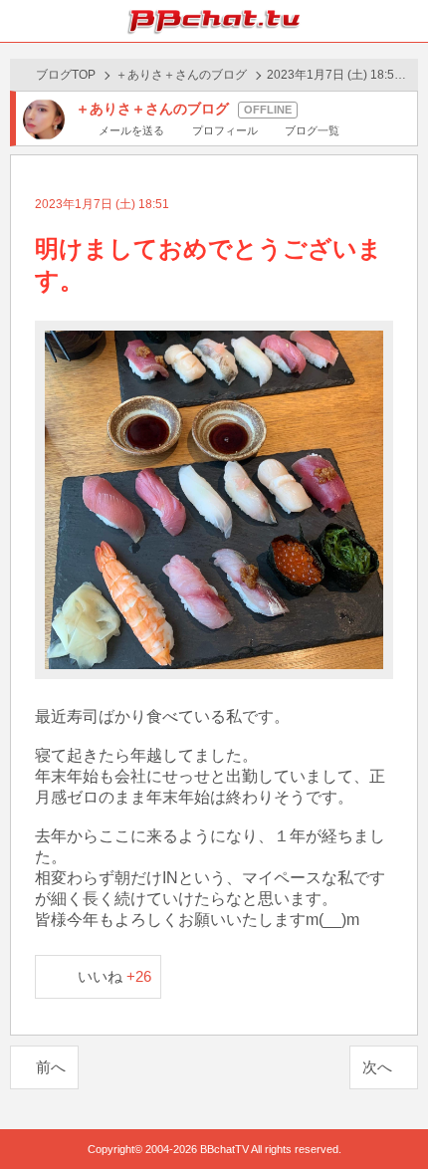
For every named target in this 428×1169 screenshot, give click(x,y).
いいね (115, 976)
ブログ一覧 (312, 130)
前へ (51, 1066)
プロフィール (224, 130)
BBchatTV (214, 21)
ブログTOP (66, 75)
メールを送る (131, 130)
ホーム (21, 21)
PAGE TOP (392, 1115)
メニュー (407, 21)
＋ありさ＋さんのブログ (181, 75)
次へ (377, 1066)
